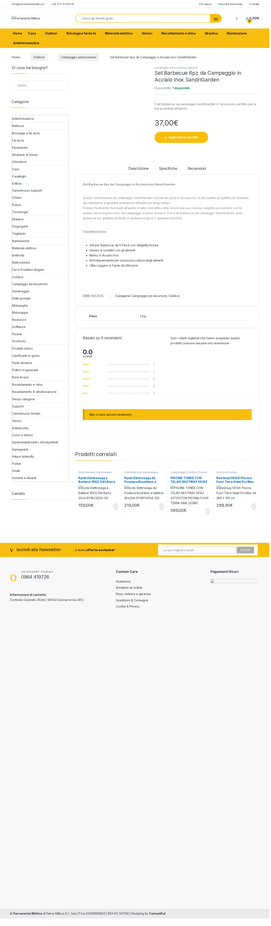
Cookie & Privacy (128, 606)
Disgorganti (20, 226)
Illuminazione (237, 33)
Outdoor (51, 33)
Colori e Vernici (22, 435)
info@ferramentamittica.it (28, 4)
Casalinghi (19, 176)
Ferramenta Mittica (27, 913)
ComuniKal (157, 913)
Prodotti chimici (22, 348)
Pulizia (16, 205)
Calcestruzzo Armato (26, 413)
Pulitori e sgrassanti (25, 370)
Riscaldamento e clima (178, 33)
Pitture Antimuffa (23, 456)
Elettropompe (21, 298)
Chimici (17, 197)
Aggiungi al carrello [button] (112, 506)
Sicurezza (19, 341)
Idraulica (211, 33)
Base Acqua (20, 377)
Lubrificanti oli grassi (26, 355)
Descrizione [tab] (138, 169)
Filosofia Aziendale (230, 4)
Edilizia (16, 183)
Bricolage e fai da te (81, 33)
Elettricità (18, 255)
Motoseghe (20, 305)
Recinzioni (19, 319)
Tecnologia (20, 212)
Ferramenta (20, 147)
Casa (32, 33)
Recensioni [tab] (197, 169)
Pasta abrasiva (22, 363)
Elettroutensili (86, 472)
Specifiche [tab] (168, 169)
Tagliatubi (18, 233)
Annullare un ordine (129, 587)
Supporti (18, 406)
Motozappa (20, 312)
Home (17, 33)
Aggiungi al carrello (183, 137)
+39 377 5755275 (62, 4)
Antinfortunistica (26, 43)
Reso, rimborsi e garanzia (133, 594)
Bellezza (18, 126)
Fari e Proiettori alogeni (28, 269)
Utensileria (19, 161)
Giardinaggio (104, 472)
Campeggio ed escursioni (78, 57)
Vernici (147, 33)
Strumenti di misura (24, 155)
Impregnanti (20, 449)
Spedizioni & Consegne (132, 600)
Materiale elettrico (119, 33)
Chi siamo (205, 4)
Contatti (254, 4)
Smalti (16, 471)
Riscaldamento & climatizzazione (34, 392)
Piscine (202, 472)
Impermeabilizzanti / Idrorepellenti (35, 442)
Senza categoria (23, 399)
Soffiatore (19, 327)
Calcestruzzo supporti (27, 190)
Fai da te (18, 140)
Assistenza (123, 581)
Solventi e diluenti (24, 478)
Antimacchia (20, 428)
